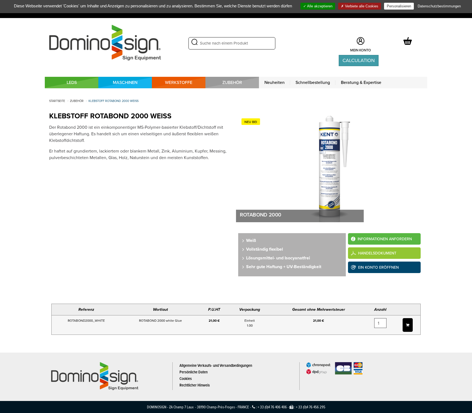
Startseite (57, 101)
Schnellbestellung (313, 82)
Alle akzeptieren (319, 6)
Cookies (185, 378)
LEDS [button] (72, 82)
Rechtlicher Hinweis (194, 385)
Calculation (359, 60)
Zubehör (232, 82)
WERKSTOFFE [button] (178, 82)
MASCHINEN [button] (125, 82)
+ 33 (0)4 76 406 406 (272, 406)
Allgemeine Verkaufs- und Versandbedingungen (215, 365)
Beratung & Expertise (361, 82)
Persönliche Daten (193, 372)
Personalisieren (399, 6)
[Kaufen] (408, 325)
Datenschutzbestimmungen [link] (439, 6)
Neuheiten (274, 82)
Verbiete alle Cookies (361, 6)
